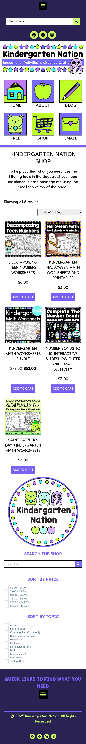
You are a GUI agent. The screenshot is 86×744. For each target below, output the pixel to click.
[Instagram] (52, 35)
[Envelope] (53, 736)
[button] (43, 6)
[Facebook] (43, 35)
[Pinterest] (34, 35)
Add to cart (23, 297)
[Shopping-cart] (46, 736)
